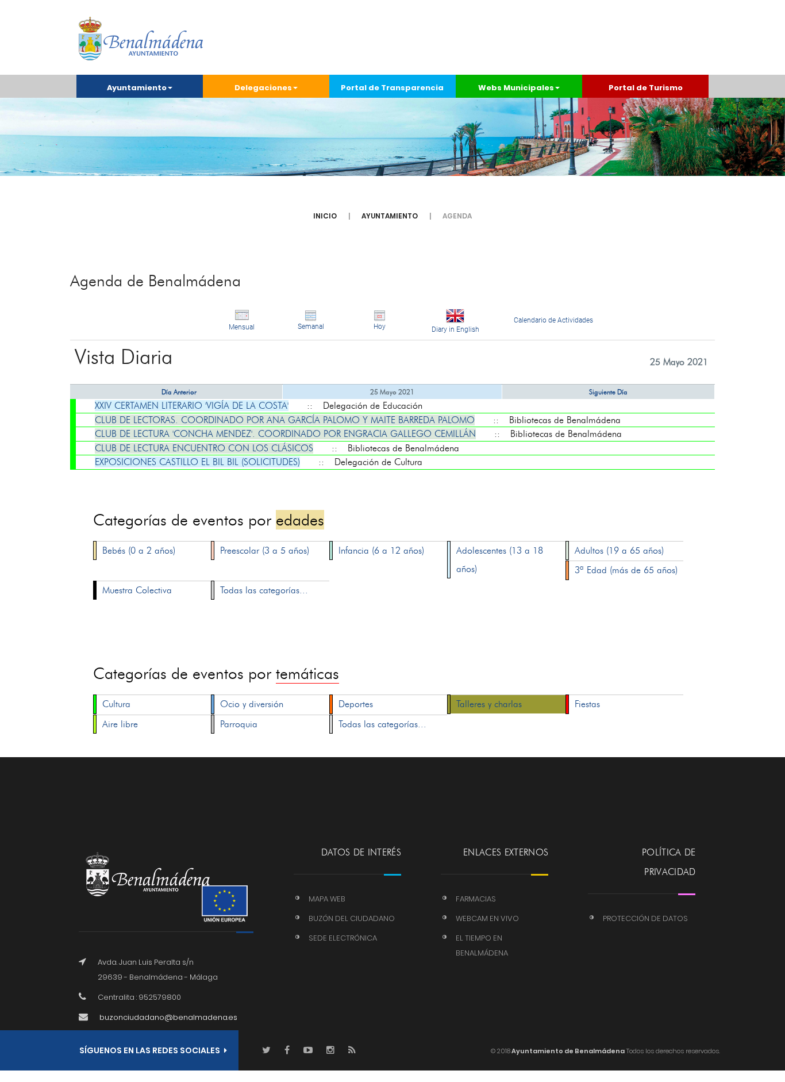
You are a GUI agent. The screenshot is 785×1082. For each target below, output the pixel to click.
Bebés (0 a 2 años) (138, 550)
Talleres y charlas (489, 704)
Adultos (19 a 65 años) (619, 550)
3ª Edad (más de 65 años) (626, 570)
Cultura (116, 704)
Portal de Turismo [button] (646, 87)
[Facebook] (287, 1050)
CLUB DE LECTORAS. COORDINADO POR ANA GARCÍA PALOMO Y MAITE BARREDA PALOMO (285, 420)
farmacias (476, 898)
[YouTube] (308, 1050)
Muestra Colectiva (137, 590)
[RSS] (352, 1050)
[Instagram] (330, 1050)
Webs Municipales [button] (516, 87)
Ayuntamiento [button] (137, 87)
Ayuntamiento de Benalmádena (567, 1051)
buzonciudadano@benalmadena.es (168, 1017)
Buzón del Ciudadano (352, 918)
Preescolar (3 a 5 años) (264, 550)
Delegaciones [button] (263, 87)
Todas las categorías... (264, 590)
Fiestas (587, 704)
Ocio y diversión (251, 704)
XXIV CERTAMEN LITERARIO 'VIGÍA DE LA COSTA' (191, 405)
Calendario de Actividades (553, 320)
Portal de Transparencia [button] (392, 87)
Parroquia (238, 724)
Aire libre (120, 724)
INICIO (325, 216)
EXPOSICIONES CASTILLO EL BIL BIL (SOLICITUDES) (197, 461)
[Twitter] (266, 1050)
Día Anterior (179, 391)
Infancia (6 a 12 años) (381, 550)
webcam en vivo (487, 918)
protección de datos (645, 918)
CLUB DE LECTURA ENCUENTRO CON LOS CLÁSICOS (204, 448)
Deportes (355, 704)
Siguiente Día (608, 391)
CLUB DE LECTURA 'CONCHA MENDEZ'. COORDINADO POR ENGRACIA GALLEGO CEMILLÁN (285, 433)
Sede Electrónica (343, 938)
